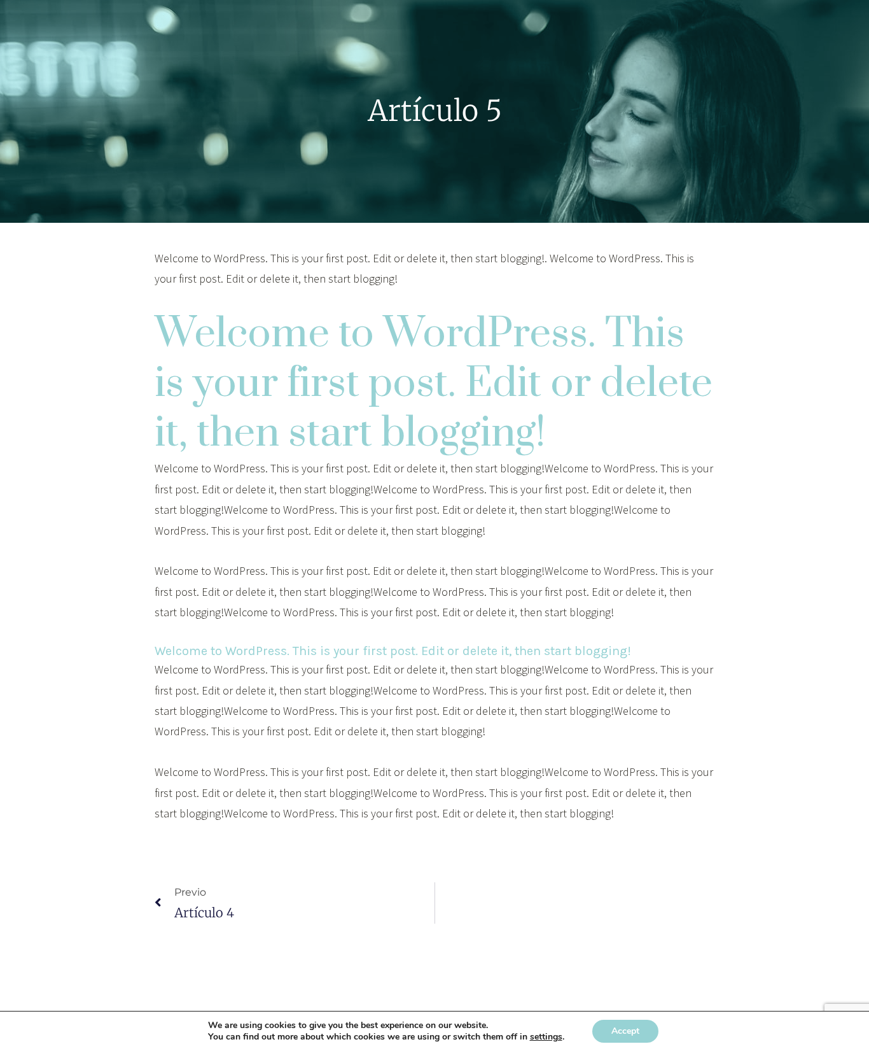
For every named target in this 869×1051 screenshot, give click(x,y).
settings (546, 1037)
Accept (625, 1031)
